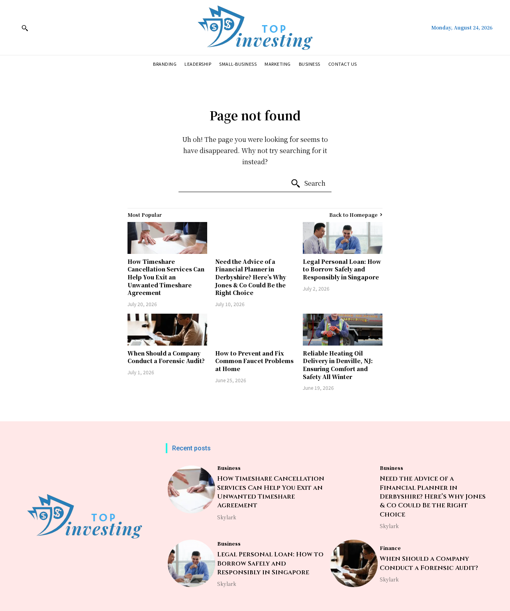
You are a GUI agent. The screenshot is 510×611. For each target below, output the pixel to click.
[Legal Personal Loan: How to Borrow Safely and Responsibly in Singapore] (342, 238)
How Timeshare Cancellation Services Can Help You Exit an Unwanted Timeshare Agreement (166, 277)
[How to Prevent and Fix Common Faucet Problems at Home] (255, 330)
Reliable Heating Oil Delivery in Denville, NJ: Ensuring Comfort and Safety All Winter (338, 365)
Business (229, 468)
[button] (25, 28)
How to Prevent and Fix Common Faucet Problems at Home (254, 361)
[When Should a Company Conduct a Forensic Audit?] (167, 330)
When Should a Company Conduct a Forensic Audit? (166, 357)
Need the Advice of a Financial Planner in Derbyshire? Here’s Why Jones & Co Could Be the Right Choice (250, 277)
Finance (390, 548)
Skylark (226, 517)
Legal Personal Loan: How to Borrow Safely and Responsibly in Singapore (342, 269)
